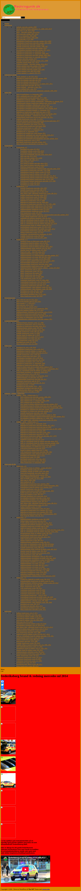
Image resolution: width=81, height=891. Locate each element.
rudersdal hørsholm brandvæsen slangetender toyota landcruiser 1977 (38, 121)
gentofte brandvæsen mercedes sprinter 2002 (30, 45)
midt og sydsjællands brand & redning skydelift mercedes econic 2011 (42, 530)
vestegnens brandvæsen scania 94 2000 (33, 590)
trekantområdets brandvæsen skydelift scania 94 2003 (37, 581)
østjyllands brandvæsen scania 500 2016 (33, 461)
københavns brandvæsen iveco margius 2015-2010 (36, 510)
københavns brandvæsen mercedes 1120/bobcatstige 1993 (39, 514)
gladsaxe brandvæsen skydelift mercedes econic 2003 (37, 491)
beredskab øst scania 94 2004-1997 (31, 292)
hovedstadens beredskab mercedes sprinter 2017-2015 (33, 50)
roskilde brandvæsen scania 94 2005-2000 (34, 238)
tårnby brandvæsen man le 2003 (30, 586)
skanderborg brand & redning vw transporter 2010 (32, 376)
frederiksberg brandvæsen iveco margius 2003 (35, 484)
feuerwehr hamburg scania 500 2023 (32, 494)
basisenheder (9, 145)
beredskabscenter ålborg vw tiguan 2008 (29, 390)
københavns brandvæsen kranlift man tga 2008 (31, 314)
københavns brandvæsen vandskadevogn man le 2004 (33, 112)
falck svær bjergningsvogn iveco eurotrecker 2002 (32, 308)
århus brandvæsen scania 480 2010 (27, 666)
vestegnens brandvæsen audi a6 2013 (28, 381)
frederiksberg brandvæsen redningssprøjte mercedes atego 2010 (40, 168)
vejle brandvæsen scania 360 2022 (31, 588)
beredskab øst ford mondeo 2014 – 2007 (29, 386)
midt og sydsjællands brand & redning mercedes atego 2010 (39, 441)
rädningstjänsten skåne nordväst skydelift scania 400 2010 (39, 549)
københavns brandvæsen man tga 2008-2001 (35, 202)
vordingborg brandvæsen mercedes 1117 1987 (35, 285)
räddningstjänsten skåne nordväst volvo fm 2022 (36, 248)
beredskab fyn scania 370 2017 (30, 184)
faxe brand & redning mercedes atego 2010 (34, 163)
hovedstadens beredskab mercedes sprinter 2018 (32, 48)
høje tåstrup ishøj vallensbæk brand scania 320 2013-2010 (35, 627)
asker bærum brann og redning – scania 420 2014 (36, 468)
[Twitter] (40, 684)
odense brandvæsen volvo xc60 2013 (28, 374)
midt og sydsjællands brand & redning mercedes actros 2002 (39, 531)
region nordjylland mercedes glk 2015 (28, 85)
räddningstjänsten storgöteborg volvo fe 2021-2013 (36, 556)
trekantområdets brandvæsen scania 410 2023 (35, 262)
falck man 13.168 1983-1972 (30, 160)
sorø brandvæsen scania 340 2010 (31, 554)
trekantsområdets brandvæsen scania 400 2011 (31, 654)
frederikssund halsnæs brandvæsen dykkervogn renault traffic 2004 (41, 407)
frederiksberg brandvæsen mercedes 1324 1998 (35, 170)
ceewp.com (45, 889)
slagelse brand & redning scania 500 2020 (30, 650)
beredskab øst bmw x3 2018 (25, 384)
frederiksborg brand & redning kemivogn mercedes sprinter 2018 (41, 406)
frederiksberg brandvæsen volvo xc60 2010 (30, 349)
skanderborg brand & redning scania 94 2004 (35, 245)
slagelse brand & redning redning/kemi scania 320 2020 (38, 445)
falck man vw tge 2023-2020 (26, 30)
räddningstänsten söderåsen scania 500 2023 (30, 652)
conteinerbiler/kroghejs (12, 321)
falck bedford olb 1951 (28, 482)
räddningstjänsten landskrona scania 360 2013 (35, 211)
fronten (7, 23)
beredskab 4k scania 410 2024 (30, 149)
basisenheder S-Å (22, 239)
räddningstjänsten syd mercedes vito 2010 (30, 377)
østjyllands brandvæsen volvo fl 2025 (28, 140)
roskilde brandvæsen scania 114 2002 (28, 333)
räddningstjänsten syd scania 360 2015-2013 (34, 565)
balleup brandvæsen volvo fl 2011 (27, 613)
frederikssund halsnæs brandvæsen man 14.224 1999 (37, 179)
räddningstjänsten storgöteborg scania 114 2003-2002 (37, 560)
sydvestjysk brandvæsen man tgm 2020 (33, 448)
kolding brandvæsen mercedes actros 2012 (34, 195)
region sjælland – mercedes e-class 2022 (29, 87)
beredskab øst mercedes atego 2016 (32, 606)
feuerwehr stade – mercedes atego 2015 (33, 252)
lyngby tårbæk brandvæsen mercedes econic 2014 (36, 523)
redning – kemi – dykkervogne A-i (27, 395)
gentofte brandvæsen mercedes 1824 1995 (34, 188)
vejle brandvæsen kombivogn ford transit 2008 (31, 126)
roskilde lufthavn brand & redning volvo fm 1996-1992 (34, 645)
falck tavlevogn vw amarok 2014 (27, 307)
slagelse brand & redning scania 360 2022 (34, 551)
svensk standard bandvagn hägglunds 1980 (30, 122)
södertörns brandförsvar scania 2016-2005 (34, 572)
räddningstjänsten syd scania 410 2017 (29, 338)
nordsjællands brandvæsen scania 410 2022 (30, 638)
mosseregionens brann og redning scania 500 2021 (36, 533)
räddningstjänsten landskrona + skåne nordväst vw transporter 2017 (38, 369)
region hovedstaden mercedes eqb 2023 (29, 80)
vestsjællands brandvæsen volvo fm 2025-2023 (35, 282)
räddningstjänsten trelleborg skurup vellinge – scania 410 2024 (40, 268)
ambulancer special (11, 75)
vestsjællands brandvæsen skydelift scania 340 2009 (37, 597)
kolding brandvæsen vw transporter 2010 (33, 423)
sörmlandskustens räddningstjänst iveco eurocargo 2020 (38, 576)
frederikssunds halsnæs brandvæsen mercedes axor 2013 (38, 176)
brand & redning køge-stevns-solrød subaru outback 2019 (34, 367)
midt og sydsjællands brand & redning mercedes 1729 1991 (35, 636)
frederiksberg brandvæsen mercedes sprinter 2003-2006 (34, 43)
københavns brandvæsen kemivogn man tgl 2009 (36, 427)
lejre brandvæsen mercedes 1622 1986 (28, 632)
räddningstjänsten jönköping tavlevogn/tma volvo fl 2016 (34, 312)
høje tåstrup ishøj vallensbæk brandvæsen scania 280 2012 (39, 193)
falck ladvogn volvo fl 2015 (25, 305)
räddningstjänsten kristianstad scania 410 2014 (35, 508)
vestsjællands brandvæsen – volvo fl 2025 (34, 595)
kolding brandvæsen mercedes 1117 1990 (33, 199)
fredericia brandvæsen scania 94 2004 (32, 167)
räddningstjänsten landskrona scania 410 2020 (31, 631)
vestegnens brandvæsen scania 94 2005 (29, 659)
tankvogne (8, 611)
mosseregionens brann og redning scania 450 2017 (36, 225)
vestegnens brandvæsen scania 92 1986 (33, 593)
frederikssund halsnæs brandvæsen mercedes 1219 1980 (38, 181)
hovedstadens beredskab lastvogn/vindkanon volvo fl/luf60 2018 (37, 108)
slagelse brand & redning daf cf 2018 (28, 335)
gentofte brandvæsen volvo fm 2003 (32, 489)
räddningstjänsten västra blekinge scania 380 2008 (36, 602)
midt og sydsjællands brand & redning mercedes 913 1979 (39, 223)
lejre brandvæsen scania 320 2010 (31, 213)
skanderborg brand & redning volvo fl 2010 (34, 243)
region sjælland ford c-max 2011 (27, 89)
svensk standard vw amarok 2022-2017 (29, 73)
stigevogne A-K (21, 466)
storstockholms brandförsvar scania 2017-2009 (35, 561)
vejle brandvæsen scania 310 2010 (31, 278)
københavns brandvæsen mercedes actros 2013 (31, 326)
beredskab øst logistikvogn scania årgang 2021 (31, 133)
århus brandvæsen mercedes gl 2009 (28, 392)
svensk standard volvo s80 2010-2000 (28, 71)
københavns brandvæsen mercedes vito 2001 (31, 365)
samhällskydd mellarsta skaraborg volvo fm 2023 (36, 218)
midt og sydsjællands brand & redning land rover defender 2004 (36, 114)
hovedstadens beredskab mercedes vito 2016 (30, 360)
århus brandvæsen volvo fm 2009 (27, 344)
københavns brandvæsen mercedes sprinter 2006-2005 (33, 55)
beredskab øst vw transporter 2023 (27, 131)
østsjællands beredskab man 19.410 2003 (33, 294)
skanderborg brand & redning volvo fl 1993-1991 (32, 648)
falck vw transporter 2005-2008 (26, 36)
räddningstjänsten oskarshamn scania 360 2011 (35, 542)
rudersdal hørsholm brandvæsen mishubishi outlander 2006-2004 (37, 91)
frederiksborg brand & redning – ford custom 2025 (32, 99)
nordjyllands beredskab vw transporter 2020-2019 (32, 372)
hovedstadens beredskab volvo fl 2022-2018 (34, 191)
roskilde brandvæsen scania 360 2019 (32, 547)
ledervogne (8, 346)
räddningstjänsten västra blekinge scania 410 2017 (36, 287)
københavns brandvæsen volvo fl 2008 (33, 200)
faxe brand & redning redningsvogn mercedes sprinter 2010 (39, 404)
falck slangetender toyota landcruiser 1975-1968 (32, 98)
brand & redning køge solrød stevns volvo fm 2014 (36, 206)
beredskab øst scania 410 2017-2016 (32, 291)
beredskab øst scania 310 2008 (30, 457)
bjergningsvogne (10, 298)
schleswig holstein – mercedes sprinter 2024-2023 (32, 64)
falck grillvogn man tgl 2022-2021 (27, 299)
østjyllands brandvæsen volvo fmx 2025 (33, 459)
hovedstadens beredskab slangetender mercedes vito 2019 (34, 107)
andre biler (8, 92)
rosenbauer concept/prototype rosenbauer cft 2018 (36, 234)
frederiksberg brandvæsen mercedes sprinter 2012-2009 (34, 41)
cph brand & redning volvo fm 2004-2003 (30, 620)
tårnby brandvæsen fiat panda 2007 (31, 273)
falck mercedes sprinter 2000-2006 (27, 37)
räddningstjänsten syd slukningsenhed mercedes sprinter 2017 (40, 255)
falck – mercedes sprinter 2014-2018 (28, 32)
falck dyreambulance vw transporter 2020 (29, 94)
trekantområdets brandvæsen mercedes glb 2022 (32, 379)
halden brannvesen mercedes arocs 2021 (33, 492)
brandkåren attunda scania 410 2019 (32, 469)
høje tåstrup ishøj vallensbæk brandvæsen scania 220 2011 (39, 420)
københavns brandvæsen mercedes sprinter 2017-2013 (37, 425)
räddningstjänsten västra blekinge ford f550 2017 (36, 453)
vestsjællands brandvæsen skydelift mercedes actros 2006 (38, 599)
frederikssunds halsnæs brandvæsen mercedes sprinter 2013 (39, 177)
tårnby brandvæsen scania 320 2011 (28, 655)
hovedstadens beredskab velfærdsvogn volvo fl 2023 (33, 105)
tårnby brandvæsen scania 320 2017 (32, 271)
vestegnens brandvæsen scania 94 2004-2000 (35, 280)
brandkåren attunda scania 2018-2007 (32, 153)
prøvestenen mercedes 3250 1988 (27, 641)
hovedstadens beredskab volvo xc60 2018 (30, 358)
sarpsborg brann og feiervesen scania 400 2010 (35, 241)
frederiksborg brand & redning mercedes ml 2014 (32, 353)
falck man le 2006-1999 (28, 480)
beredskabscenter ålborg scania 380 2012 (29, 664)
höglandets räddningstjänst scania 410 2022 (34, 505)
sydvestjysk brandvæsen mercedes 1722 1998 (35, 570)
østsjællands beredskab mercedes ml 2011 (29, 388)
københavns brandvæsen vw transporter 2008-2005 (33, 53)
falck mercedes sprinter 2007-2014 (27, 34)
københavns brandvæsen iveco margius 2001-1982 (36, 512)
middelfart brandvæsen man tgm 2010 (32, 439)
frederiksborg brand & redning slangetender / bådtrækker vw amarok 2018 (40, 101)
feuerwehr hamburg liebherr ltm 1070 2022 (30, 310)
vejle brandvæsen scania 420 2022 (27, 340)
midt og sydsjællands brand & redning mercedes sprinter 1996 (40, 443)
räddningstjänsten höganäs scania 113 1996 (30, 322)
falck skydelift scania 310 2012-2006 (32, 478)
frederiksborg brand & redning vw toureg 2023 (31, 351)
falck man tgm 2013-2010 (29, 156)
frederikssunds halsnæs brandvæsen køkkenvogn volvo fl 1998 (36, 103)
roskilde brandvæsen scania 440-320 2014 (30, 331)
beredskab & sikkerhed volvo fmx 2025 (29, 615)
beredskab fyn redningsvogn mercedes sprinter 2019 (37, 409)
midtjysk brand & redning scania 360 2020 (34, 528)
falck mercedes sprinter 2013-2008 (31, 158)
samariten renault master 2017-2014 (28, 62)
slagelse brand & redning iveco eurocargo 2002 (35, 553)
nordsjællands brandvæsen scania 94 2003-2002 (35, 230)
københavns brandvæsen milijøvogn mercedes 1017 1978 (38, 436)
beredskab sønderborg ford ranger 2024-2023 (31, 124)
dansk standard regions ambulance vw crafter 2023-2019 (34, 29)
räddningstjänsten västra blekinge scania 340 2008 (36, 289)
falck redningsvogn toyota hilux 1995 (32, 402)
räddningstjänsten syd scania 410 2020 (33, 253)
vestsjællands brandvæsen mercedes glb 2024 (31, 383)
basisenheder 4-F (22, 147)
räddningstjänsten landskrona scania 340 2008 (35, 519)
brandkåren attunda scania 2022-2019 (32, 151)
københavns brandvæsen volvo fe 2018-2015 (31, 324)
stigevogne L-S (21, 517)
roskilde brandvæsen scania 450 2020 (32, 236)
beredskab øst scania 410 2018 (26, 342)
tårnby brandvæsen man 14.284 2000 (32, 276)
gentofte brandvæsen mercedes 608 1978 (33, 190)
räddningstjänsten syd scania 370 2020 (33, 563)
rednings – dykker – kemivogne (14, 393)
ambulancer (8, 25)
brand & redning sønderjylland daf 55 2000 (34, 450)
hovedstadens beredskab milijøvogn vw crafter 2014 (37, 418)
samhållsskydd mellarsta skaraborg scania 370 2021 (37, 524)
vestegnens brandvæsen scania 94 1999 (33, 592)
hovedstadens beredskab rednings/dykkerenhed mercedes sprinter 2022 (43, 416)
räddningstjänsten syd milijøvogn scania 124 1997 (36, 446)
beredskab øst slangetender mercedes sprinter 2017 (32, 137)
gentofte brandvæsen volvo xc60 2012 (28, 354)
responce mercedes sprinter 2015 (27, 59)
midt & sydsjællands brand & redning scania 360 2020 (37, 222)
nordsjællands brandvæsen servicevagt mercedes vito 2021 (35, 117)
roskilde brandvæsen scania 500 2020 (28, 643)
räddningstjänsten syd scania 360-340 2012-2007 (36, 257)
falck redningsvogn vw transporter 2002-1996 (35, 400)
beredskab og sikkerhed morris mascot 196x (34, 475)
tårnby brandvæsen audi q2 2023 (31, 269)
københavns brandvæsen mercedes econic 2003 (35, 432)
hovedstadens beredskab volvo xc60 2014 (30, 361)
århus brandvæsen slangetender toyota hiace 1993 (32, 144)
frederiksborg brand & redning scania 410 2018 (35, 172)
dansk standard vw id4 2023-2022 (27, 76)
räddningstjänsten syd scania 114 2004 (32, 567)
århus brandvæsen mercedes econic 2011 (33, 609)
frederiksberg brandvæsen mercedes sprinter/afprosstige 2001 (40, 485)
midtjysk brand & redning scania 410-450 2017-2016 (33, 634)
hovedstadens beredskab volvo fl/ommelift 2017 (35, 500)
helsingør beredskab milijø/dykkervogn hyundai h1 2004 (38, 415)
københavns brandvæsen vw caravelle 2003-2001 (32, 57)
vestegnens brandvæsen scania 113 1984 (29, 661)
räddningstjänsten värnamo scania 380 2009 (34, 600)
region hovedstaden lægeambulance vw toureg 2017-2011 (35, 83)
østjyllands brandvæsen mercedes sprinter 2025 (31, 142)
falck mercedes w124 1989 (25, 39)
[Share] (40, 687)
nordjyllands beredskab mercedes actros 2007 (31, 330)
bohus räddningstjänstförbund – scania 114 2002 (36, 477)
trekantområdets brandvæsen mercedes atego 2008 (36, 264)
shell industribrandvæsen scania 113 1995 (29, 646)
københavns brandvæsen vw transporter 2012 (31, 52)
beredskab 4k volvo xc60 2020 (26, 347)
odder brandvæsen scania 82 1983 (31, 538)
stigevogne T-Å (21, 577)
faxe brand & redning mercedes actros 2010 (34, 165)
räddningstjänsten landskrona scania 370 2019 (35, 209)
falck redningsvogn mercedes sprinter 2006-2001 (36, 397)
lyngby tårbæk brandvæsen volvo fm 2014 (34, 216)
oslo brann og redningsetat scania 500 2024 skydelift (37, 546)
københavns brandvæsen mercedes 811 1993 (34, 434)
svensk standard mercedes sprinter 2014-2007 (31, 69)
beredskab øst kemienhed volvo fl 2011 (33, 455)
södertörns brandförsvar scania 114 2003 (33, 574)
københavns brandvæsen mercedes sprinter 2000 (32, 78)
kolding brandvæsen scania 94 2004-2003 (34, 197)
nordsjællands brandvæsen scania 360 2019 (34, 535)
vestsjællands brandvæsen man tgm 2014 (33, 284)
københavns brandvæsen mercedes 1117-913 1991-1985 (38, 204)
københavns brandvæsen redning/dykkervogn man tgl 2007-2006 (41, 429)
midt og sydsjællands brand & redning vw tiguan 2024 (33, 370)
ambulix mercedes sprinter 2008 (26, 27)
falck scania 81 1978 (27, 161)
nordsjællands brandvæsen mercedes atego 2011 (35, 537)
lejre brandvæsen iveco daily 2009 (31, 438)
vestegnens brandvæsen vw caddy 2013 (29, 128)
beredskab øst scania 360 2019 (30, 604)
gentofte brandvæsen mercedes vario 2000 (34, 413)
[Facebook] (40, 681)
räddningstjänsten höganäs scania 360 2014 (34, 501)
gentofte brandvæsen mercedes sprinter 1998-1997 (32, 46)
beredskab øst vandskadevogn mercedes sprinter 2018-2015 (35, 135)
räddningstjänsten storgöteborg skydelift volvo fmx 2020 (38, 558)
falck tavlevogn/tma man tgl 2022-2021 (29, 301)
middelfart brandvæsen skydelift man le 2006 (35, 526)
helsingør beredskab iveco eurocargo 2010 (34, 496)
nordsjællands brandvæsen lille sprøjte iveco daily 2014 (38, 229)
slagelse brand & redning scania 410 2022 (34, 250)
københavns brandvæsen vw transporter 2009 (31, 363)
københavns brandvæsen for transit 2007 (33, 430)
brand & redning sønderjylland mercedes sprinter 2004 (37, 261)
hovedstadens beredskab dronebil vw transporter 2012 (33, 110)
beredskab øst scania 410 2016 (26, 662)
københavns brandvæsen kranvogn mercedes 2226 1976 (34, 315)
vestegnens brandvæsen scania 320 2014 (29, 657)
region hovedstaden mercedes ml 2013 (28, 82)
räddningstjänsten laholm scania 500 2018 (30, 328)
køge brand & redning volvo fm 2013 (32, 515)
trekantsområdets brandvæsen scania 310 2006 (35, 266)
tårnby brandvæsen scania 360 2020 (32, 585)
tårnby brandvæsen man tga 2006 (31, 275)
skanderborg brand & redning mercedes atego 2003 (36, 246)
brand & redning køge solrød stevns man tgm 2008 (36, 207)
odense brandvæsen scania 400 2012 (28, 639)
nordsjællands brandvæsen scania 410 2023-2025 (36, 227)
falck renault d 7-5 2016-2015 (26, 303)
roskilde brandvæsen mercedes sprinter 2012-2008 (32, 60)
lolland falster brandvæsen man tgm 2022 (33, 521)
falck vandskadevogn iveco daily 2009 (29, 96)
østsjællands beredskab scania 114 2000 (33, 608)
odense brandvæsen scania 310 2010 (32, 232)
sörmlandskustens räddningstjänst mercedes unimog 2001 (34, 319)
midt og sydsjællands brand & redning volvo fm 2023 (37, 220)
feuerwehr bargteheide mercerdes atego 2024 (35, 473)
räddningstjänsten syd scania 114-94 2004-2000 (35, 259)
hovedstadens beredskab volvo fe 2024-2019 (30, 625)
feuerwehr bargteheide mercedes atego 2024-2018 (36, 154)
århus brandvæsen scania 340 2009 (31, 296)
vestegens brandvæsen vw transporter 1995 (30, 130)
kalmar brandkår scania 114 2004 (31, 507)
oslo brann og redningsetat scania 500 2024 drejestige (37, 544)
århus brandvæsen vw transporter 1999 (33, 462)
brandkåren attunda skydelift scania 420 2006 (35, 471)
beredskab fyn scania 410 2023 (30, 183)
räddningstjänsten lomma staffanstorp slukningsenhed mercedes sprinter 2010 (45, 214)
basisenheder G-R (22, 186)
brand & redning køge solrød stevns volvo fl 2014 (32, 629)
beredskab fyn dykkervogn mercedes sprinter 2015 (36, 411)
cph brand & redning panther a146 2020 (29, 616)
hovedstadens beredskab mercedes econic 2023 (35, 498)
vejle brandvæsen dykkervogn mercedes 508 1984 (36, 452)
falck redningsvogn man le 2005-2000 (32, 399)
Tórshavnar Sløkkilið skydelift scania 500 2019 (35, 579)
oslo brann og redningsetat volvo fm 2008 (30, 317)
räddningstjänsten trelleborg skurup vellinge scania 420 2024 (39, 583)
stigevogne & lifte (10, 464)
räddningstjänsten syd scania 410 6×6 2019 (30, 337)
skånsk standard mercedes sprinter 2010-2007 (31, 66)
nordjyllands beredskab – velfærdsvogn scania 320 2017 (34, 115)
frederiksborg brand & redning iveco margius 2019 (36, 487)
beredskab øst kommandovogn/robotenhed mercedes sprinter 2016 (37, 138)
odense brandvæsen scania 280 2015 (32, 540)
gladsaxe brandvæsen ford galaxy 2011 (29, 356)
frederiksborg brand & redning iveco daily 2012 (35, 174)
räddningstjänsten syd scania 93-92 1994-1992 (35, 569)
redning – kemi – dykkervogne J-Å (27, 422)
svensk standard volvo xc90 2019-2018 (29, 68)
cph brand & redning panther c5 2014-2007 (30, 618)
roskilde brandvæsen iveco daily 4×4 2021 (30, 119)
